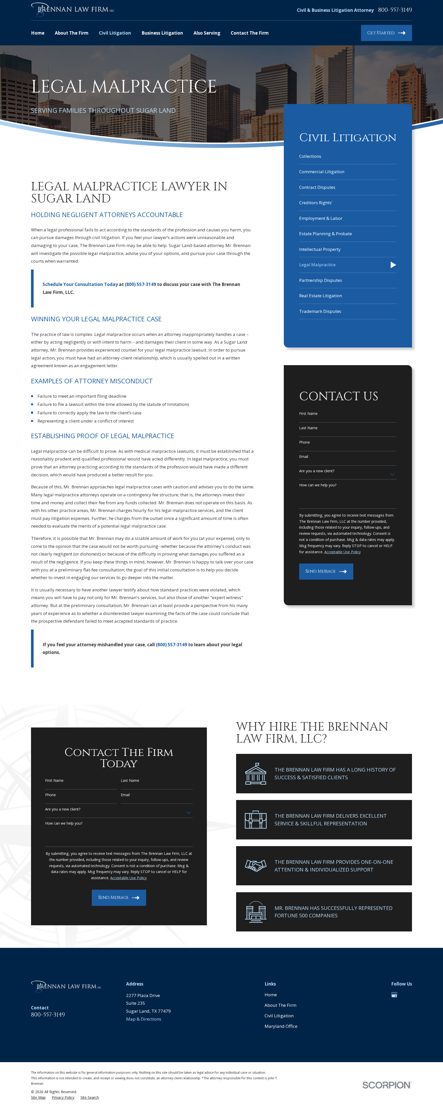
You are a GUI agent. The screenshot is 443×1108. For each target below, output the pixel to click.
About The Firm (280, 1005)
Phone (304, 442)
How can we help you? (317, 485)
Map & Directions (143, 1019)
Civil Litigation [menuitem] (115, 33)
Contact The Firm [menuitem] (250, 33)
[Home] (72, 10)
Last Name (308, 428)
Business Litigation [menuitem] (162, 33)
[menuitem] (348, 157)
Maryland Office (281, 1026)
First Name (308, 414)
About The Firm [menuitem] (71, 33)
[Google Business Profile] (394, 995)
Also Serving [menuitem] (207, 33)
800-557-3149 (395, 10)
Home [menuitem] (37, 33)
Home (271, 995)
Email (303, 457)
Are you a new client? (316, 471)
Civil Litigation (279, 1016)
